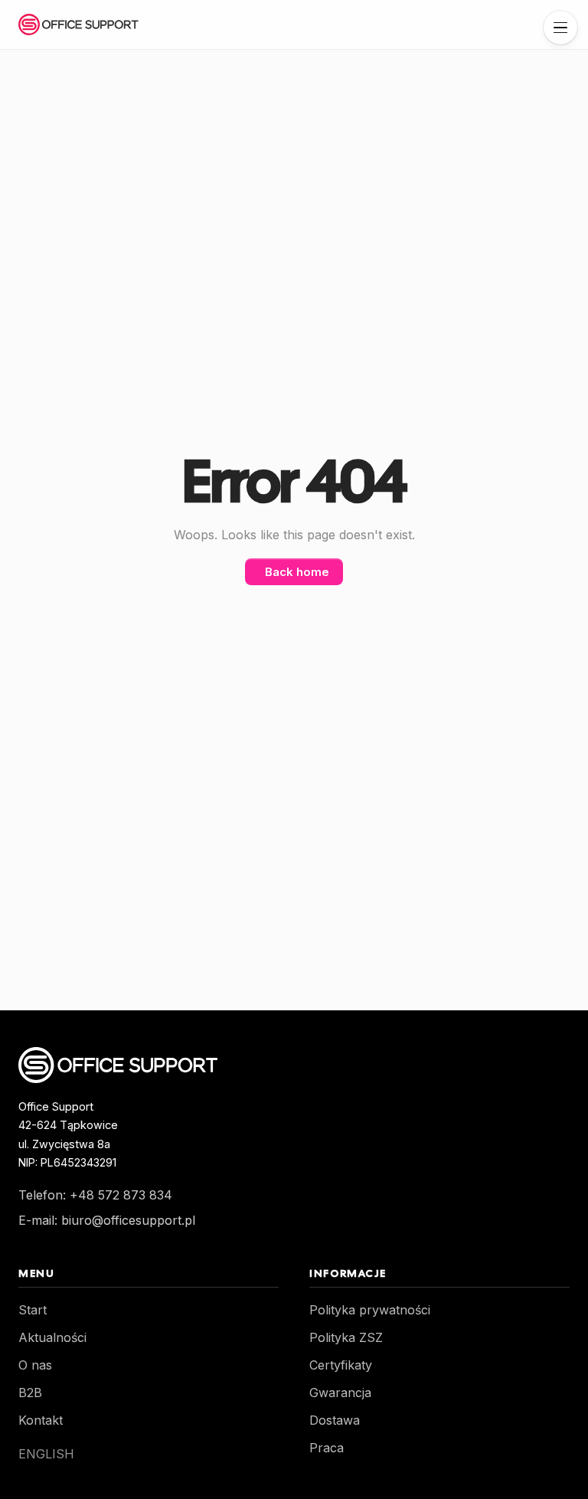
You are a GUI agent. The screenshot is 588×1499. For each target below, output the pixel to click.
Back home (296, 572)
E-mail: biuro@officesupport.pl (106, 1220)
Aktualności (52, 1337)
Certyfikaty (340, 1365)
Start (32, 1309)
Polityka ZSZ (346, 1337)
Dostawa (334, 1420)
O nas (35, 1365)
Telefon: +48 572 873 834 (95, 1195)
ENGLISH (46, 1453)
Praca (326, 1447)
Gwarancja (340, 1392)
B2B (30, 1392)
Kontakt (40, 1420)
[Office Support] (78, 24)
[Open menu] (560, 27)
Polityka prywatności (369, 1309)
